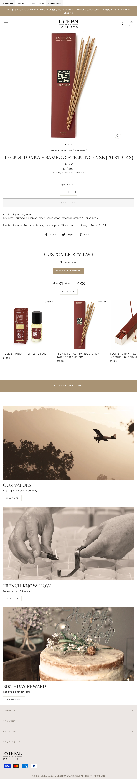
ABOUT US (10, 732)
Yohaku (32, 3)
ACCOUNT (9, 721)
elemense (21, 3)
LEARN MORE (14, 699)
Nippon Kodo (7, 3)
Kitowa (41, 3)
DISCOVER (12, 498)
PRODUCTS (10, 710)
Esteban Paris (54, 3)
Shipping (57, 172)
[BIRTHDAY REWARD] (68, 644)
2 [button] (69, 145)
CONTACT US (12, 742)
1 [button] (66, 144)
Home (53, 150)
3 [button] (72, 145)
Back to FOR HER (71, 385)
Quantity (68, 185)
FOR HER (80, 150)
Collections (66, 150)
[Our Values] (68, 443)
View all (68, 292)
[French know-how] (68, 543)
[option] (68, 11)
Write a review (68, 270)
